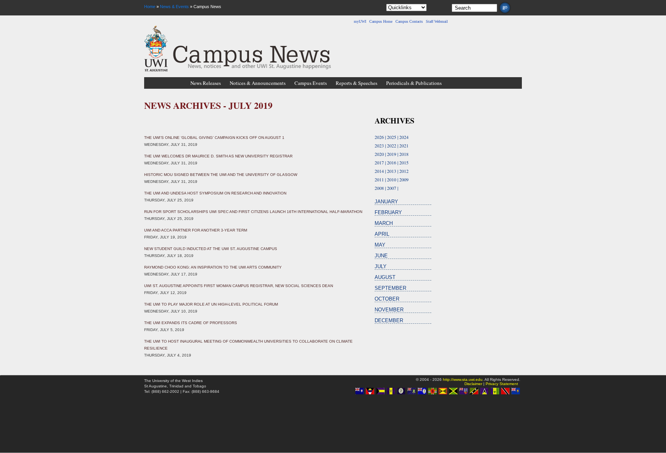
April (382, 234)
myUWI (360, 21)
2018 (404, 154)
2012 (404, 171)
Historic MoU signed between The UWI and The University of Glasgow (220, 174)
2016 (391, 162)
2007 (391, 188)
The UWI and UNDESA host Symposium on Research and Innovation (215, 193)
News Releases (205, 82)
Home (149, 6)
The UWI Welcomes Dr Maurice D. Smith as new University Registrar (218, 156)
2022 (391, 145)
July (381, 266)
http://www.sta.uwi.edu (463, 379)
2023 (379, 145)
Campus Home (380, 21)
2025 (391, 137)
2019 (391, 154)
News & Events (174, 6)
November (389, 310)
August (385, 277)
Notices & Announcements (258, 82)
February (388, 212)
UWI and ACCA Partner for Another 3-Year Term (195, 230)
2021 (404, 145)
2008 (379, 188)
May (380, 245)
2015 (404, 162)
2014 (379, 171)
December (389, 320)
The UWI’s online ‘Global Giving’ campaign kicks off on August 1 (214, 137)
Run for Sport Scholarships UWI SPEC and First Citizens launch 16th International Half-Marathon (253, 212)
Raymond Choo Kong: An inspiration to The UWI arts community (213, 267)
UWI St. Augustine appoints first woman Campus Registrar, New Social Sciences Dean (238, 286)
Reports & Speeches (356, 82)
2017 (379, 162)
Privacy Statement (502, 384)
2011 (379, 179)
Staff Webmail (437, 21)
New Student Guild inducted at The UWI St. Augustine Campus (210, 249)
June (381, 256)
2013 (391, 171)
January (386, 202)
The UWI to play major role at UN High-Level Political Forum (211, 304)
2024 (404, 137)
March (384, 223)
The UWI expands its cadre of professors (190, 323)
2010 (391, 179)
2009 (404, 179)
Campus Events (310, 82)
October (387, 299)
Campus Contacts (409, 21)
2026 (379, 137)
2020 (379, 154)
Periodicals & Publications (414, 82)
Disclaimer (473, 384)
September (390, 288)
